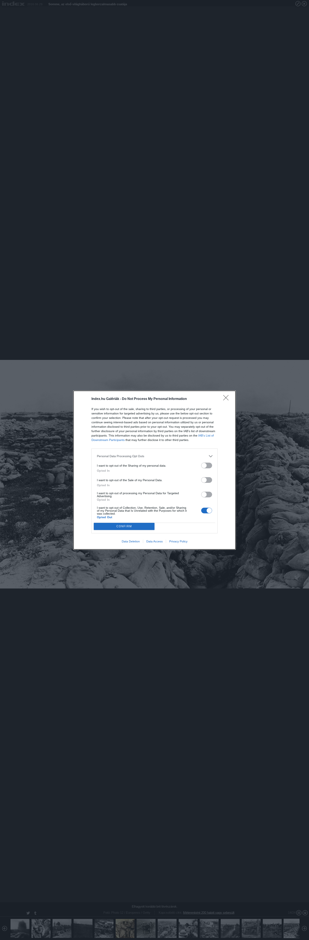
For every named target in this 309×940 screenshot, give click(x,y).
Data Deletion (131, 541)
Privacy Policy (178, 541)
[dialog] (154, 470)
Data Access (154, 541)
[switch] (206, 465)
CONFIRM (124, 526)
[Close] (227, 399)
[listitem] (154, 456)
